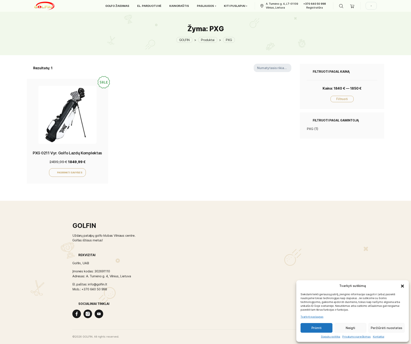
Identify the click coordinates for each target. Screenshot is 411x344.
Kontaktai (378, 336)
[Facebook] (76, 314)
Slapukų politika (330, 336)
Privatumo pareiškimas (356, 336)
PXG (310, 129)
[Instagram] (87, 314)
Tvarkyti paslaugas (312, 316)
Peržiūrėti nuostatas (386, 328)
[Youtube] (99, 314)
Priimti (316, 328)
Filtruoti (342, 99)
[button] (402, 286)
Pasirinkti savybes (69, 172)
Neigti (350, 328)
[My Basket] (352, 5)
